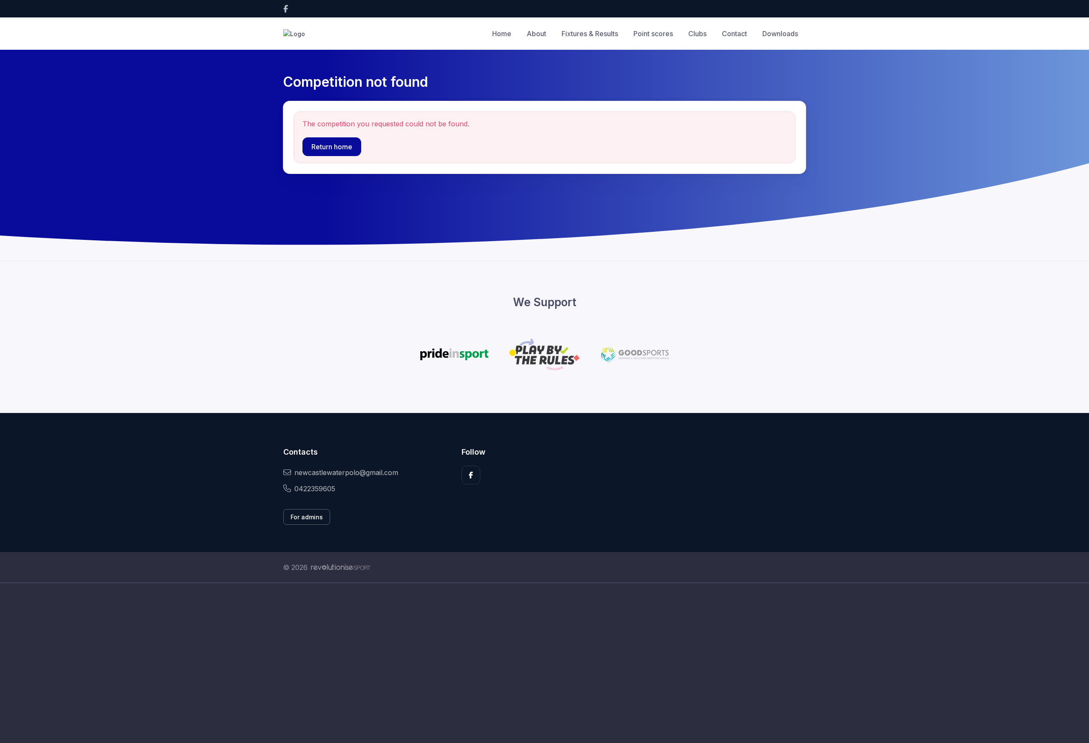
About (536, 33)
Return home (331, 146)
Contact (734, 33)
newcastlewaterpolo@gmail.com (346, 472)
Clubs (697, 33)
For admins (307, 517)
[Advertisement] (538, 663)
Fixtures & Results (590, 33)
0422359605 (314, 488)
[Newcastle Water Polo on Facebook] (285, 8)
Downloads (780, 33)
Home (501, 33)
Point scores (653, 33)
